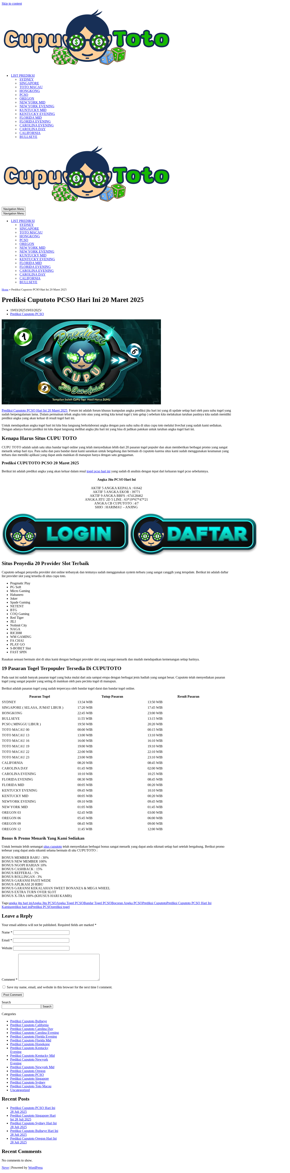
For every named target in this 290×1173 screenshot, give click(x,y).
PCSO (24, 94)
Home (5, 289)
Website (7, 948)
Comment (9, 979)
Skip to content (12, 3)
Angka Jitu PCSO (44, 903)
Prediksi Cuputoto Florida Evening (33, 1036)
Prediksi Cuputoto (154, 903)
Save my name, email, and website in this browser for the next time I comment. (59, 987)
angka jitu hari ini (20, 903)
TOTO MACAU (31, 87)
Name (7, 932)
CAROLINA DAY (33, 129)
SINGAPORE (29, 83)
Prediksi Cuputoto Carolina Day (31, 1029)
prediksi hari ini (20, 907)
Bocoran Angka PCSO (126, 903)
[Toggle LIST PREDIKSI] (76, 221)
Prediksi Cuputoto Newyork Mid (32, 1067)
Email (7, 940)
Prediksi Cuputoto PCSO (27, 314)
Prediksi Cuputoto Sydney (27, 1082)
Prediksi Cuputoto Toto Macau (30, 1086)
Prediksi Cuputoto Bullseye (28, 1021)
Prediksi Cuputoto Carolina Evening (34, 1032)
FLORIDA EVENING (35, 121)
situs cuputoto (53, 846)
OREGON (27, 98)
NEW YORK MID (32, 102)
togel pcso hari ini (98, 471)
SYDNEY (27, 79)
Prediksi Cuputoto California (29, 1025)
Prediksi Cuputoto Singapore (29, 1078)
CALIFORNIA (30, 133)
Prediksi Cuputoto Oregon (27, 1071)
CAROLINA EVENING (37, 125)
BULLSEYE (28, 137)
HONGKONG (30, 91)
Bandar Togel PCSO (97, 903)
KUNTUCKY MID (33, 110)
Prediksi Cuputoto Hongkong (30, 1044)
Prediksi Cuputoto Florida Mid (30, 1040)
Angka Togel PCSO (70, 903)
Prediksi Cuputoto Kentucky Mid (32, 1055)
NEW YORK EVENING (37, 106)
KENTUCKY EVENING (37, 114)
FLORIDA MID (31, 117)
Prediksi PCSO (41, 907)
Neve (5, 1167)
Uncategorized (20, 1090)
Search (6, 1002)
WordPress (35, 1167)
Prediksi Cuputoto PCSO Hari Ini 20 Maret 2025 (35, 410)
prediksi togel (61, 907)
